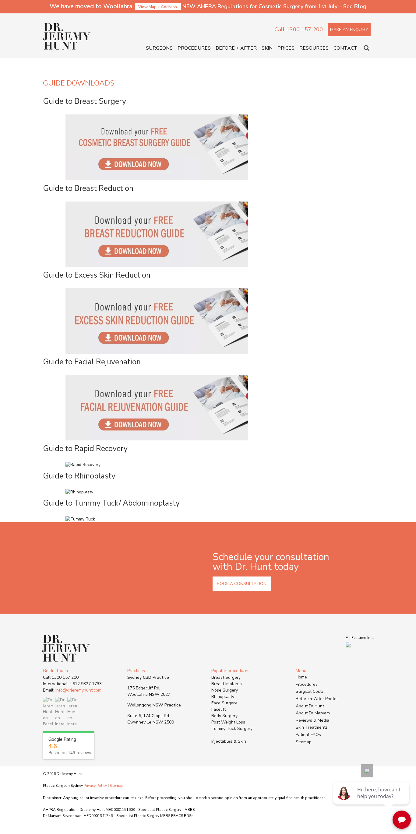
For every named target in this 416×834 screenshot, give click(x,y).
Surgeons (159, 48)
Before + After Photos (317, 699)
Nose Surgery (224, 690)
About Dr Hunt (310, 706)
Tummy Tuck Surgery (231, 728)
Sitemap (304, 742)
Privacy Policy (95, 785)
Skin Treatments (312, 727)
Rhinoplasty (222, 696)
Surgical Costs (310, 691)
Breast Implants (226, 684)
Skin (267, 48)
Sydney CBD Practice (148, 677)
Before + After (236, 48)
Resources (314, 48)
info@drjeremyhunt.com (78, 690)
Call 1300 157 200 (298, 29)
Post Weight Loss (228, 722)
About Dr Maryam (313, 713)
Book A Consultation (241, 584)
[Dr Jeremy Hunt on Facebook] (48, 712)
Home (301, 677)
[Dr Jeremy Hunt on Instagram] (60, 712)
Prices (285, 48)
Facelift (218, 709)
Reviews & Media (312, 720)
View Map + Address (158, 7)
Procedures (194, 48)
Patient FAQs (308, 735)
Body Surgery (224, 716)
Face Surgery (224, 703)
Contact (345, 48)
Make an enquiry (349, 30)
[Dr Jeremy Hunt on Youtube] (72, 712)
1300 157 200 (65, 677)
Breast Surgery (226, 677)
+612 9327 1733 (86, 684)
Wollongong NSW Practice (154, 705)
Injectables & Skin (228, 741)
